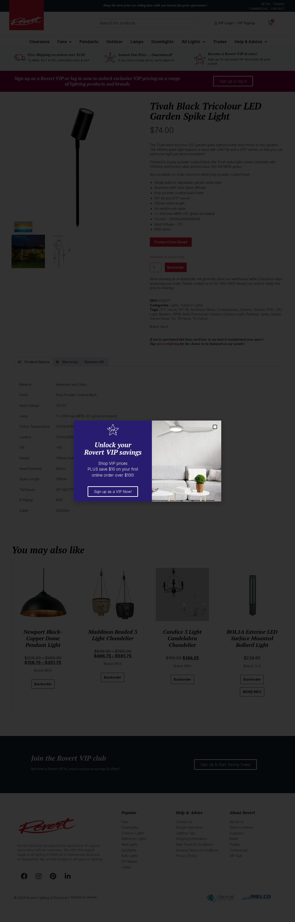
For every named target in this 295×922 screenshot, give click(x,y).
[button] (215, 427)
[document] (147, 461)
